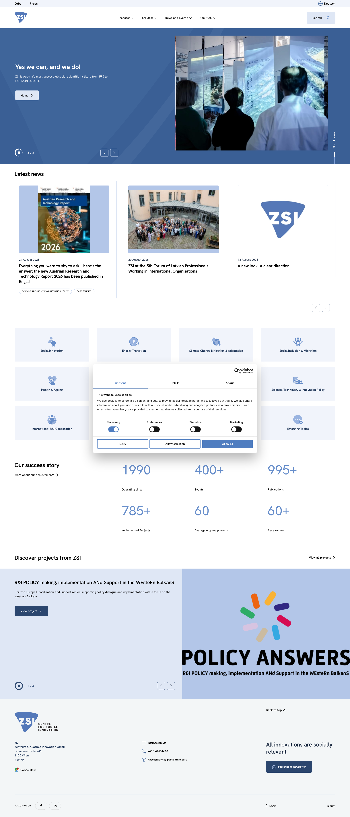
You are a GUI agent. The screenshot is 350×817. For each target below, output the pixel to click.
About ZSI (206, 18)
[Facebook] (41, 806)
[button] (325, 308)
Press (34, 3)
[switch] (154, 429)
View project (34, 615)
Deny (122, 443)
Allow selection (175, 443)
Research (124, 18)
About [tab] (230, 382)
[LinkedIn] (55, 806)
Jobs (18, 3)
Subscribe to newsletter (292, 766)
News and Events (176, 18)
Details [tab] (175, 382)
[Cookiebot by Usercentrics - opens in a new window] (237, 371)
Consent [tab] (120, 382)
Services (147, 18)
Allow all (227, 443)
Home (24, 95)
